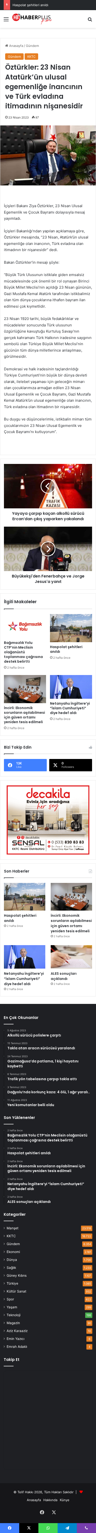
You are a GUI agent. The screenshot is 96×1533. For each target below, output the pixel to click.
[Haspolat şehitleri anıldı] (71, 628)
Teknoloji (13, 1315)
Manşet (12, 1228)
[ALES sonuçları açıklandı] (71, 957)
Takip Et (11, 1359)
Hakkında (50, 1500)
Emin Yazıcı (15, 1339)
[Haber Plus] (32, 19)
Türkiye (12, 1283)
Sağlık (11, 1268)
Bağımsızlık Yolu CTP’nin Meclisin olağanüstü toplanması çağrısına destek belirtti (23, 652)
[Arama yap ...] (89, 20)
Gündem (32, 46)
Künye (64, 1500)
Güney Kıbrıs (17, 1275)
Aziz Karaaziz (17, 1331)
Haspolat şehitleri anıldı (30, 5)
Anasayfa (15, 46)
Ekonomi (13, 1252)
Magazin (13, 1323)
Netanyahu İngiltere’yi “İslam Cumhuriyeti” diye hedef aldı (70, 708)
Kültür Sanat (16, 1291)
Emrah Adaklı (17, 1347)
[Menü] (6, 20)
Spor (10, 1299)
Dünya (12, 1260)
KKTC (31, 57)
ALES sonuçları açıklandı (64, 976)
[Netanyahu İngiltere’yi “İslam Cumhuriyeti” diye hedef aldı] (71, 687)
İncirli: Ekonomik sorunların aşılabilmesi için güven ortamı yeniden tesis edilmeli (24, 714)
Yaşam (12, 1307)
